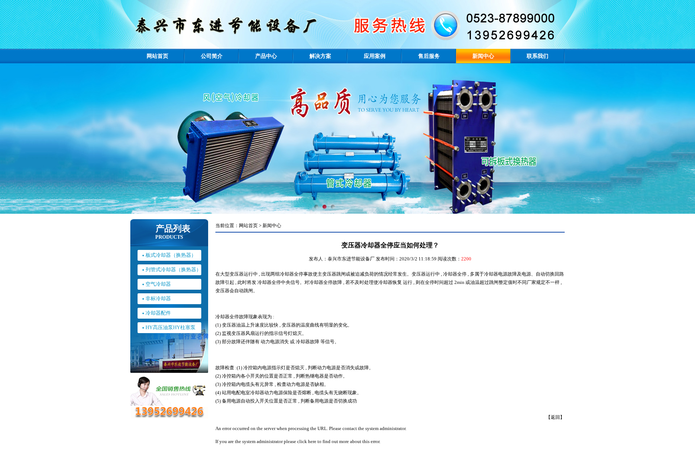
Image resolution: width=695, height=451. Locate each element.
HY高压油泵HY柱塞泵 (170, 327)
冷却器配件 (158, 313)
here (312, 441)
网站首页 (157, 56)
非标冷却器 (158, 298)
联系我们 (537, 56)
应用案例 (375, 56)
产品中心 (266, 56)
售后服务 (429, 56)
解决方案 (320, 56)
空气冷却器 (158, 284)
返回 (555, 417)
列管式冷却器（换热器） (173, 269)
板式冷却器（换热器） (171, 255)
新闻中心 (483, 56)
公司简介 (212, 56)
